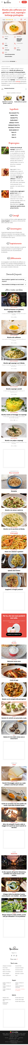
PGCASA (24, 1033)
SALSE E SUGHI (14, 659)
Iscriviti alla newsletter (14, 634)
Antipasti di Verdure (7, 966)
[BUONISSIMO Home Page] (7, 2)
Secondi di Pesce (19, 969)
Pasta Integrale (6, 973)
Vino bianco (11, 127)
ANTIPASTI (14, 716)
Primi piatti (14, 532)
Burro (13, 132)
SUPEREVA (16, 1036)
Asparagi (12, 117)
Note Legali (11, 1037)
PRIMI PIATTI (11, 7)
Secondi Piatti (18, 966)
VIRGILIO (7, 1033)
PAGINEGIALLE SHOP (18, 1033)
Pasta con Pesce (6, 969)
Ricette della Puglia (19, 999)
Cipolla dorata (13, 120)
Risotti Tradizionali (7, 975)
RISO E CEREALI (16, 7)
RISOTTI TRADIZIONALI (14, 335)
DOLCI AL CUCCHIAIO (14, 489)
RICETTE (6, 7)
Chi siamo (6, 1037)
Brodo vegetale (13, 130)
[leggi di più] (26, 89)
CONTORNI (14, 678)
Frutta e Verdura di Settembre (19, 986)
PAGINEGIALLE (11, 1033)
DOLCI (14, 735)
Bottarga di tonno (12, 125)
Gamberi (12, 115)
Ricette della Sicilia (19, 997)
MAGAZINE (14, 892)
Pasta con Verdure (7, 971)
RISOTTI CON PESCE (23, 7)
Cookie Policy (20, 1037)
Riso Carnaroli (12, 113)
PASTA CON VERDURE (14, 527)
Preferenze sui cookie (12, 1038)
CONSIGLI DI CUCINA (14, 781)
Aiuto (18, 1038)
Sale (13, 134)
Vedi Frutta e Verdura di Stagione (20, 990)
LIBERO (3, 1033)
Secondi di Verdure (19, 967)
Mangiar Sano (6, 997)
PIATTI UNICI (14, 697)
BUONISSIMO (12, 1036)
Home (3, 7)
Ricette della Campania (5, 1003)
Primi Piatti (5, 967)
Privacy (16, 1037)
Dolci (16, 975)
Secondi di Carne (19, 971)
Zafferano (11, 122)
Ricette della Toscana (20, 1001)
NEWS (14, 870)
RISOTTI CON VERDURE (14, 361)
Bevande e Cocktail (19, 973)
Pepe (13, 137)
